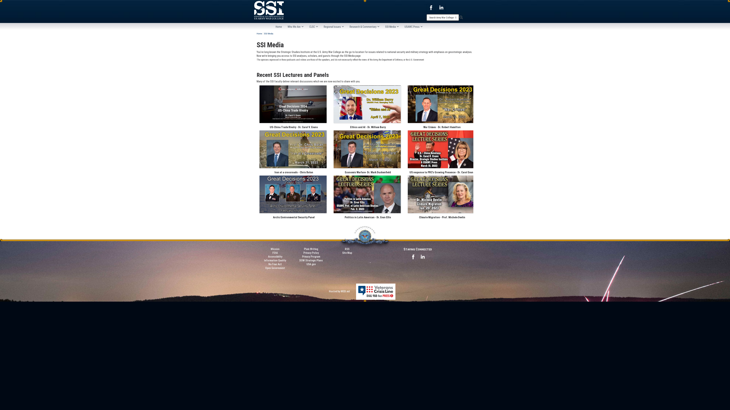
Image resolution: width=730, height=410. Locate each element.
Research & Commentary (363, 26)
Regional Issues (332, 26)
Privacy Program (311, 256)
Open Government (275, 268)
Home (279, 26)
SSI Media (390, 26)
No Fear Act (275, 264)
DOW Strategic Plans (311, 260)
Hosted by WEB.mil (339, 291)
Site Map (347, 252)
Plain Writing (311, 249)
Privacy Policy (311, 252)
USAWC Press (412, 26)
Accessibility (275, 256)
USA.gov (311, 264)
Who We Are (294, 26)
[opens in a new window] (431, 7)
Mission (275, 249)
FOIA (275, 252)
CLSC (312, 26)
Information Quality (275, 260)
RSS (347, 249)
